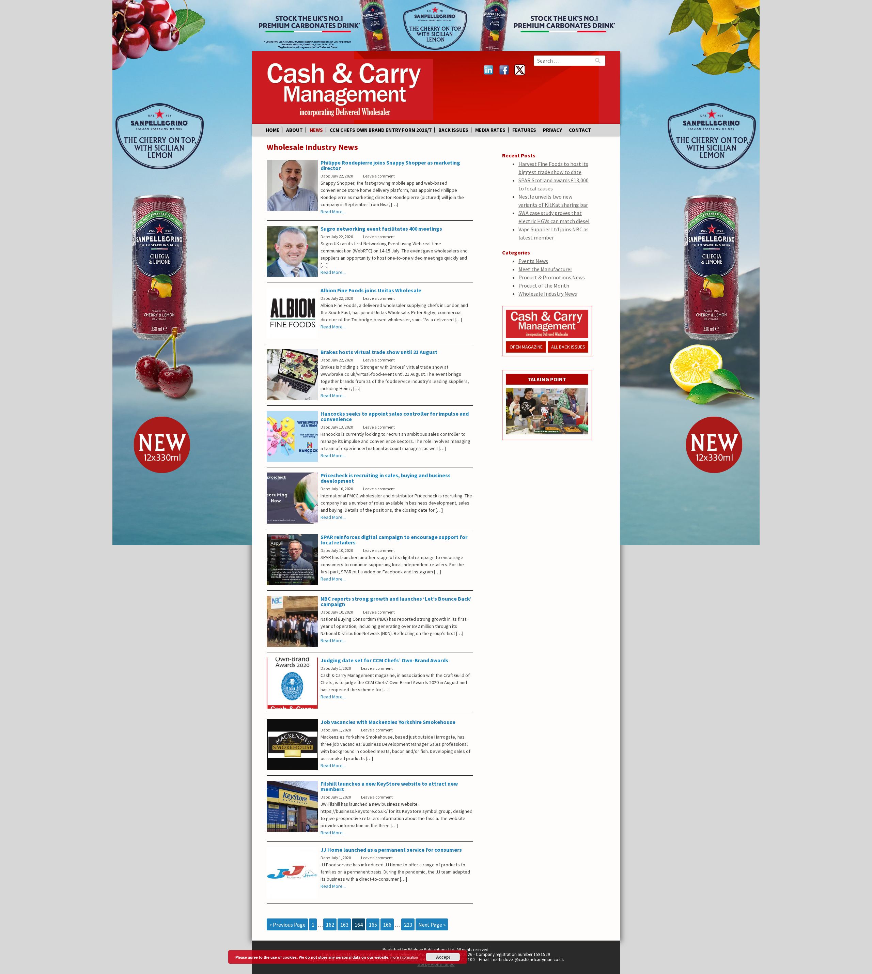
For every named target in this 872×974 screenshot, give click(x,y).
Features (524, 130)
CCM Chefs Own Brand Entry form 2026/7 (381, 130)
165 (373, 924)
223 (408, 924)
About (294, 130)
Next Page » (432, 924)
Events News (533, 261)
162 (330, 924)
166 (387, 924)
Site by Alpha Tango (436, 964)
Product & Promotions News (551, 277)
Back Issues (453, 130)
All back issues (568, 347)
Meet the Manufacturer (545, 269)
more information (404, 957)
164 (359, 924)
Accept (443, 957)
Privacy (552, 130)
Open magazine (526, 347)
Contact (580, 130)
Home (272, 130)
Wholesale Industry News (547, 293)
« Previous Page (287, 924)
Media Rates (490, 130)
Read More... (333, 211)
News (316, 130)
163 (344, 924)
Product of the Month (543, 285)
